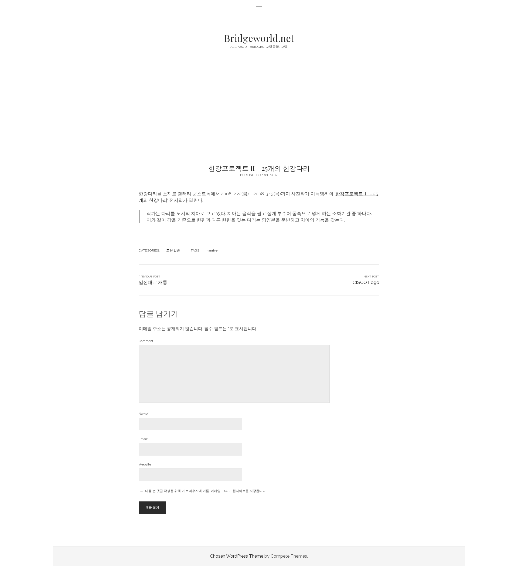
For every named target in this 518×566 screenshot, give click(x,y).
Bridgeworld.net (259, 38)
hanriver (213, 250)
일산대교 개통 (153, 282)
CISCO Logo (366, 282)
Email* (143, 439)
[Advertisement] (259, 113)
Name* (144, 414)
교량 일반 (173, 250)
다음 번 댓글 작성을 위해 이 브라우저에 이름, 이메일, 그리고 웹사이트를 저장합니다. (206, 491)
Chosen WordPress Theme (236, 556)
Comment (146, 341)
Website (145, 464)
